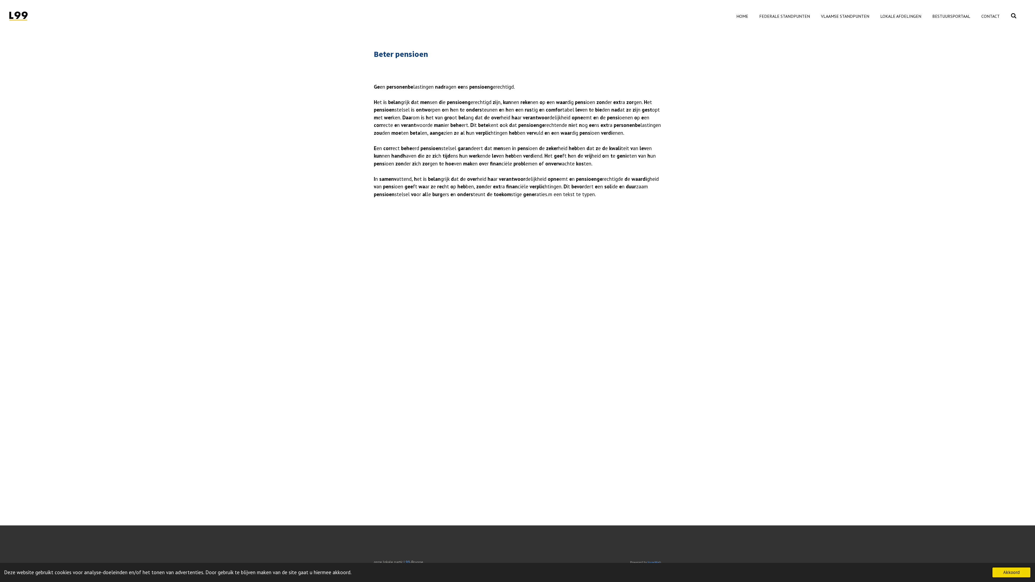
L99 (407, 562)
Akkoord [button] (1011, 572)
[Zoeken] (1013, 16)
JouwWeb (654, 562)
